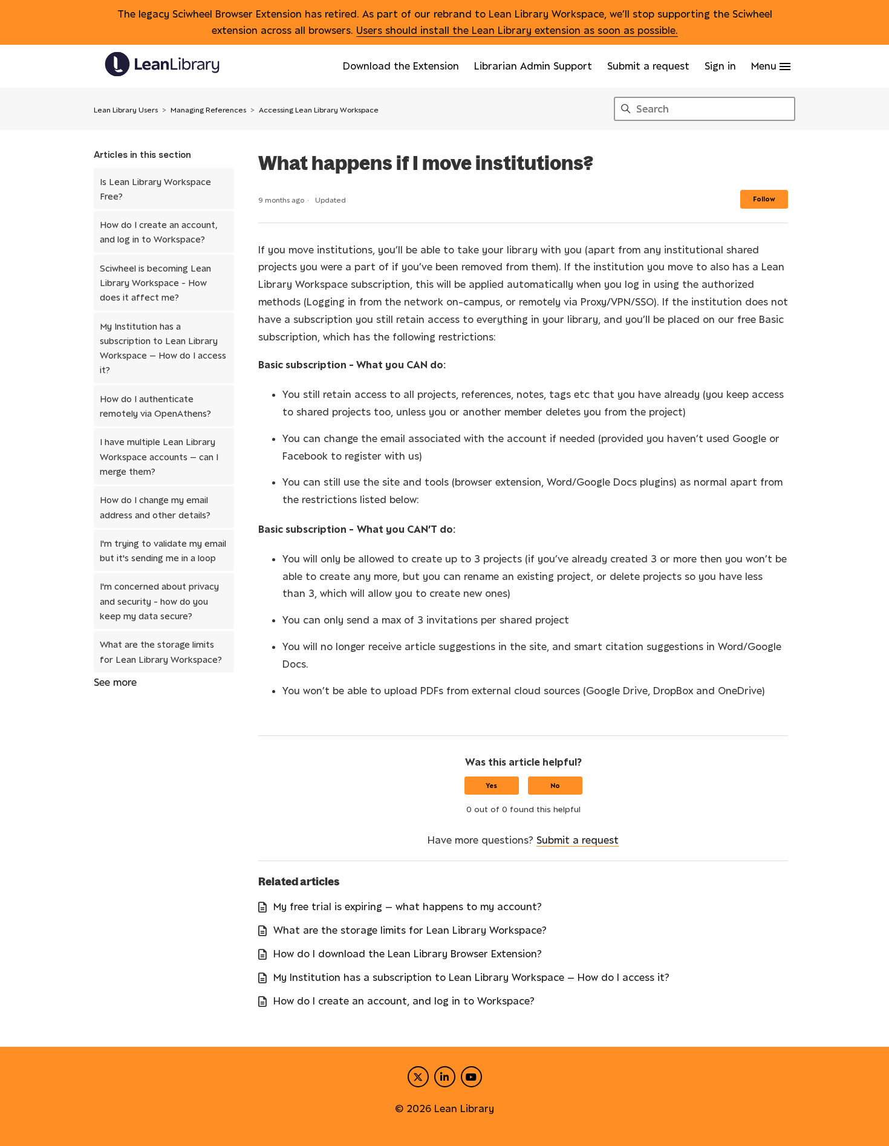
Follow (764, 199)
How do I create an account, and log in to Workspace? (159, 231)
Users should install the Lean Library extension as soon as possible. (517, 30)
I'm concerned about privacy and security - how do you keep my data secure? (159, 601)
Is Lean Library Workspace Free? (155, 188)
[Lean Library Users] (162, 67)
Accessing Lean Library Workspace (319, 109)
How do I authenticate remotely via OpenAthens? (155, 405)
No (555, 785)
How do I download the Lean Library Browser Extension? (407, 954)
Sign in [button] (720, 66)
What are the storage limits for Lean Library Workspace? (161, 651)
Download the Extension (401, 66)
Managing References (208, 109)
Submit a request (648, 66)
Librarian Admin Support (533, 66)
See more (115, 682)
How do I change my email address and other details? (155, 506)
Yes (491, 785)
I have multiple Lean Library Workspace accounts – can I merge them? (159, 456)
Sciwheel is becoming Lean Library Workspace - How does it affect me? (155, 282)
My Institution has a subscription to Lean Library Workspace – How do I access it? (163, 348)
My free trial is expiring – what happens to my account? (407, 906)
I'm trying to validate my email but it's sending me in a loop (163, 550)
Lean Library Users (126, 109)
